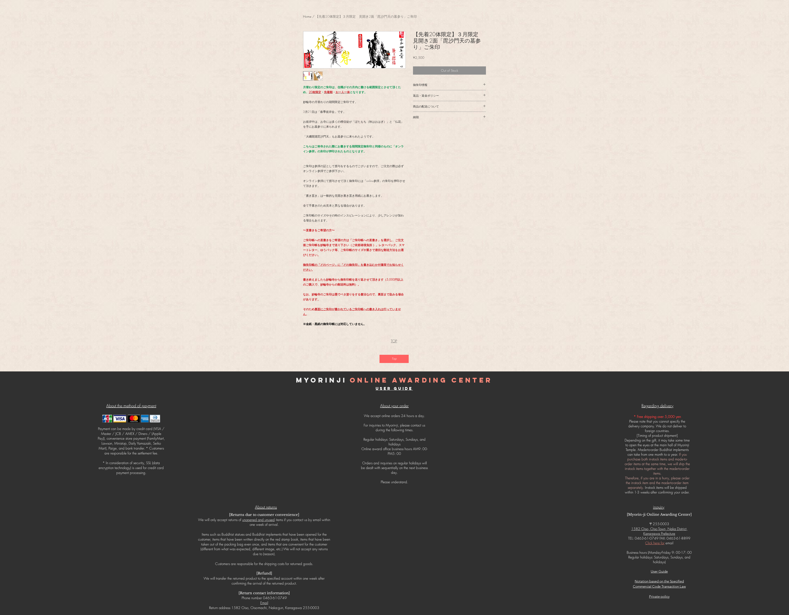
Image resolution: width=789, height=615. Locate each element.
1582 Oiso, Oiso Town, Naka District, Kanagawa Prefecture (659, 531)
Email (264, 602)
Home (307, 16)
